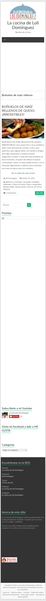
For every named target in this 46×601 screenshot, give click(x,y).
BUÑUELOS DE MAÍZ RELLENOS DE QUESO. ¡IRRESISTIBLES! (18, 110)
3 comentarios (10, 193)
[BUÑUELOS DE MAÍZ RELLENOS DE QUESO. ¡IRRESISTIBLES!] (23, 120)
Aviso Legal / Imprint (27, 594)
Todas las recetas (16, 592)
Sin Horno (38, 187)
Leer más (39, 193)
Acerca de (6, 592)
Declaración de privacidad (11, 594)
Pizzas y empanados (33, 184)
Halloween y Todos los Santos (14, 184)
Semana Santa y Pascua (24, 187)
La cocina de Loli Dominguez (12, 470)
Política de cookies (37, 592)
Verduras (6, 189)
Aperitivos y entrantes (13, 182)
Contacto (26, 592)
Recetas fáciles (8, 187)
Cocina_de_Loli (7, 483)
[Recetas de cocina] (9, 558)
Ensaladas (35, 182)
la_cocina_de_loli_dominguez (12, 495)
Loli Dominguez (11, 178)
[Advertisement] (23, 67)
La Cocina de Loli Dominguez (13, 489)
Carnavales (27, 182)
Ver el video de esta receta (23, 173)
